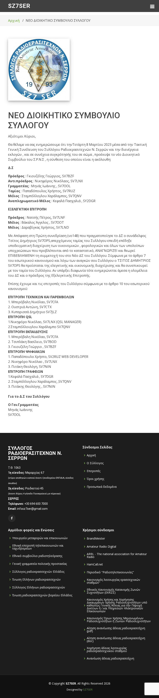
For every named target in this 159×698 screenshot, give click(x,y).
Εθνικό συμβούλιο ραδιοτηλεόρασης (37, 555)
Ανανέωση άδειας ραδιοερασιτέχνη (110, 658)
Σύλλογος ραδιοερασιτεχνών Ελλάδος (38, 571)
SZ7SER (19, 5)
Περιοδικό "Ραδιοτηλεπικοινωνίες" (110, 572)
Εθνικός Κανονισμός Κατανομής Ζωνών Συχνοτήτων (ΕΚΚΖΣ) (113, 591)
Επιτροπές (93, 471)
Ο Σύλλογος (95, 463)
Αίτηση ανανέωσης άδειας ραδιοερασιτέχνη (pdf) (116, 630)
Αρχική (13, 20)
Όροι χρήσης (95, 478)
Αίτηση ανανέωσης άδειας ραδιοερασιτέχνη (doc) (116, 639)
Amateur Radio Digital (101, 546)
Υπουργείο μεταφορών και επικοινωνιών (40, 538)
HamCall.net (95, 564)
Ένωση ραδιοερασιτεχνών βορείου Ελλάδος (42, 595)
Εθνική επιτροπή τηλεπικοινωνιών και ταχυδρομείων (37, 547)
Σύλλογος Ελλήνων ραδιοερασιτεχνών (38, 587)
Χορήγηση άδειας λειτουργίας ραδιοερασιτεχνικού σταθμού (107, 649)
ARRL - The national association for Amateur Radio (117, 555)
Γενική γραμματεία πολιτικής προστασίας (39, 563)
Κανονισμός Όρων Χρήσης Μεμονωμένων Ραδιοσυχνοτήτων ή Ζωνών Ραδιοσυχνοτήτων (119, 620)
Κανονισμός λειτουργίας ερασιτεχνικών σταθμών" (113, 581)
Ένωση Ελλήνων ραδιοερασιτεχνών (36, 579)
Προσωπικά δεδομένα (102, 486)
